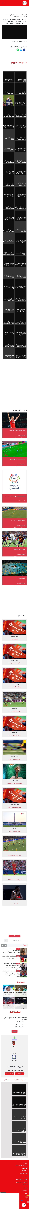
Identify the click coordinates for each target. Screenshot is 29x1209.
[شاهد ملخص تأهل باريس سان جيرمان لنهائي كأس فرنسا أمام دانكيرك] (8, 109)
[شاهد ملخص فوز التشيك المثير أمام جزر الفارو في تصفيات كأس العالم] (8, 316)
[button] (2, 945)
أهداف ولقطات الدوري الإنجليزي (17, 430)
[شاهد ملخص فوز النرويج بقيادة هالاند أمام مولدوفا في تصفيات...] (20, 328)
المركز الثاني (18, 1024)
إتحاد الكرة (14, 828)
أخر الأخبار (24, 1168)
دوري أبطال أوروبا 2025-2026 (14, 711)
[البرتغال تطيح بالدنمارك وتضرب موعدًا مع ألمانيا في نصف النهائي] (20, 293)
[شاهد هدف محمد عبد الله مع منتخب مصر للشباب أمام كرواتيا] (20, 339)
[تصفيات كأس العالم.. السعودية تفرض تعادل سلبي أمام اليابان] (8, 259)
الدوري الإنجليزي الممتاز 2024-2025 (14, 879)
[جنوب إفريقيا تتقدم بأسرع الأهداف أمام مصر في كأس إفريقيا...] (20, 132)
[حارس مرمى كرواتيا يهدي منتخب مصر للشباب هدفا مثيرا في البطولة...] (8, 328)
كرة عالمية (14, 708)
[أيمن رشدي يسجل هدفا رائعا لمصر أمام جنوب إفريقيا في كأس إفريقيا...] (8, 121)
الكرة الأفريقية (14, 660)
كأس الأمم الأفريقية (21, 1165)
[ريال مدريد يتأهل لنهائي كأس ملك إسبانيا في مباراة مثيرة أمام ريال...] (20, 109)
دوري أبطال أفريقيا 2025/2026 (14, 687)
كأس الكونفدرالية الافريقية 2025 (14, 783)
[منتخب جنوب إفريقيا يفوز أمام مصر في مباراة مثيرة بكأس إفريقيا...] (20, 121)
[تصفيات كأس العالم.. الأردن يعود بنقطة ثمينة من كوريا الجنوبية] (20, 259)
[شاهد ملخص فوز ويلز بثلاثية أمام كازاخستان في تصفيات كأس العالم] (20, 316)
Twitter (21, 50)
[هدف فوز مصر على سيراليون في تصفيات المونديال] (20, 236)
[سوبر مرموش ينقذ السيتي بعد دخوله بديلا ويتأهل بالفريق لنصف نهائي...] (20, 144)
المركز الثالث (18, 1027)
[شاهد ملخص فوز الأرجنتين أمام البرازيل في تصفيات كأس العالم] (8, 213)
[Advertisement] (15, 57)
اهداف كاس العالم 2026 (19, 549)
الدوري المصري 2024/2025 (14, 831)
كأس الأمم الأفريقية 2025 (15, 663)
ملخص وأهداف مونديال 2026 (18, 520)
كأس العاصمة (14, 636)
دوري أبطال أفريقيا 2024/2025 (14, 807)
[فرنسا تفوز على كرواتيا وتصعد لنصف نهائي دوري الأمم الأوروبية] (20, 305)
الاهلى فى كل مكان (21, 1182)
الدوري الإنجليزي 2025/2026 (14, 735)
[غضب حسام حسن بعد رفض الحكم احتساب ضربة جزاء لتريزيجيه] (8, 339)
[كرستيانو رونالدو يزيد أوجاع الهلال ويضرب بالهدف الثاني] (8, 86)
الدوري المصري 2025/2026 (14, 759)
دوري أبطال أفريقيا (15, 15)
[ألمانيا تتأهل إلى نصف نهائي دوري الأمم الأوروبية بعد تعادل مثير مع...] (8, 282)
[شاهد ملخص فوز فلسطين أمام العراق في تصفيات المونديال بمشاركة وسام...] (8, 224)
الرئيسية (24, 15)
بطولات (25, 1188)
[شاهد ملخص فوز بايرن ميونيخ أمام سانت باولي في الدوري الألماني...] (20, 201)
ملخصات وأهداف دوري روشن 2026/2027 (15, 496)
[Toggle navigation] (3, 2)
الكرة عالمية (24, 1176)
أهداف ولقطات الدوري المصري (17, 459)
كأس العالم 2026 (21, 578)
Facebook (24, 50)
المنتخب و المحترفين (21, 1179)
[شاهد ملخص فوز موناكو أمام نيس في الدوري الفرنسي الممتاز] (20, 167)
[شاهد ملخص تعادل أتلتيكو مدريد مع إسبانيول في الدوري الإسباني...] (8, 201)
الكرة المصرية (23, 1173)
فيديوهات (24, 1190)
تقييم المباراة (9, 1073)
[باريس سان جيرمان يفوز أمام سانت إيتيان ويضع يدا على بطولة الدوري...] (20, 190)
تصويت (15, 1031)
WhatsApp (18, 50)
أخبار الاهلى (24, 1170)
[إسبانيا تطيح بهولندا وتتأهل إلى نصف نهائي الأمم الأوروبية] (8, 293)
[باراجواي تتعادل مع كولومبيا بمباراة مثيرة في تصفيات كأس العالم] (20, 213)
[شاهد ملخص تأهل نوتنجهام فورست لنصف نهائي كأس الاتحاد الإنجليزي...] (8, 167)
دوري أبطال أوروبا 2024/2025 (14, 855)
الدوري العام (14, 756)
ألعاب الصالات (14, 903)
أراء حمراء (25, 1184)
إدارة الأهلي (14, 901)
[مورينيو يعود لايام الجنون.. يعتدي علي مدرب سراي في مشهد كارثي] (8, 101)
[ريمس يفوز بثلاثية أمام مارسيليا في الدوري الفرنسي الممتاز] (8, 190)
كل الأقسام (14, 936)
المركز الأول (19, 1022)
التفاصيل (19, 1073)
